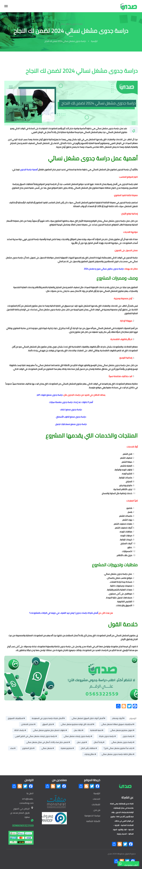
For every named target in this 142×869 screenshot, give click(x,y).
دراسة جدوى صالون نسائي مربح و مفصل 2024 (104, 269)
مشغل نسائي (46, 748)
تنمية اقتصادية (96, 730)
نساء (12, 748)
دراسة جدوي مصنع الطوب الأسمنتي (71, 417)
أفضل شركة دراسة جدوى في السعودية (47, 718)
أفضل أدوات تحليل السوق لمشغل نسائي (88, 718)
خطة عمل (78, 730)
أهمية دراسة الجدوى (29, 169)
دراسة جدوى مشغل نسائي (71, 24)
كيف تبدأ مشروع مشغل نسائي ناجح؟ (118, 748)
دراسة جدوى (128, 736)
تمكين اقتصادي (27, 724)
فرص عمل (81, 742)
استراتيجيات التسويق (15, 718)
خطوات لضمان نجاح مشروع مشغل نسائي (49, 730)
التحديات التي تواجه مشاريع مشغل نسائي (77, 724)
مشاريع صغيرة (66, 748)
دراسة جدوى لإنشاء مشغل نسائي (77, 736)
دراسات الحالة (19, 730)
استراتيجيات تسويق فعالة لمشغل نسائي (117, 724)
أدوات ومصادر (117, 718)
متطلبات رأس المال (88, 748)
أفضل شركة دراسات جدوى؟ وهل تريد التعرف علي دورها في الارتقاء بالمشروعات (64, 613)
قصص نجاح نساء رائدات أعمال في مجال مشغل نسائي (47, 742)
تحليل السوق (47, 724)
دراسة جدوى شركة (106, 736)
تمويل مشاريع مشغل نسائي (121, 730)
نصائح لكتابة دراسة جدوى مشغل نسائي (117, 754)
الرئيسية (94, 41)
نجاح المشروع (27, 748)
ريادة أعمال (98, 742)
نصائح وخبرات (89, 754)
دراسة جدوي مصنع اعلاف (71, 409)
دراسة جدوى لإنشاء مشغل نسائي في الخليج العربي (35, 736)
